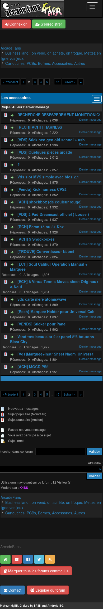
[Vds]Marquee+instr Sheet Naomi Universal (56, 354)
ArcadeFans (11, 48)
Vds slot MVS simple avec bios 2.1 (48, 176)
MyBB (14, 605)
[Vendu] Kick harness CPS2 (42, 189)
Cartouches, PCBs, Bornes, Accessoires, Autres (45, 63)
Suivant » (70, 82)
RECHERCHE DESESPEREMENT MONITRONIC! (58, 114)
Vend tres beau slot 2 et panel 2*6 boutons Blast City (52, 339)
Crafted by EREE (30, 605)
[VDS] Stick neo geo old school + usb (51, 139)
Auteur (17, 107)
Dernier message (36, 107)
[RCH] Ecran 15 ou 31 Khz (40, 226)
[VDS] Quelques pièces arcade (44, 152)
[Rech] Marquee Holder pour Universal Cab (56, 311)
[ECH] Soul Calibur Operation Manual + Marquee (48, 266)
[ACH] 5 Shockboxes (36, 239)
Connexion (17, 24)
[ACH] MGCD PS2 (32, 366)
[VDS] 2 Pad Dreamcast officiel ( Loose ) (53, 214)
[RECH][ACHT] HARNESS (39, 127)
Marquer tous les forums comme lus (37, 570)
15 (57, 82)
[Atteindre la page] (80, 82)
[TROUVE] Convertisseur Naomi (45, 251)
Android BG (55, 605)
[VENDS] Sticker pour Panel (42, 324)
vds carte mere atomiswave (41, 299)
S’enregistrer (51, 24)
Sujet (6, 107)
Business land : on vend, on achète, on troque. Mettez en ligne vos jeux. (51, 55)
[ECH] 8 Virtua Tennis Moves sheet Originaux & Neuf (54, 284)
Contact (14, 590)
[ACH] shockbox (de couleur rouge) (49, 201)
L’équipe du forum (49, 590)
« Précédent (10, 82)
